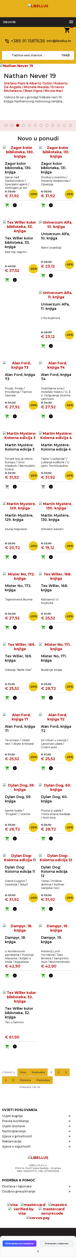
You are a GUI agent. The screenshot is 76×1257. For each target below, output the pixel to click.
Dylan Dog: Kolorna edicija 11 (20, 869)
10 (58, 125)
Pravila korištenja (15, 1121)
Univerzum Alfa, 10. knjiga (55, 236)
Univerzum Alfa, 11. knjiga (55, 306)
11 (64, 125)
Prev (5, 126)
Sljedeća (25, 1080)
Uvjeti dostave (13, 1126)
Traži (65, 55)
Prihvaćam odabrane (56, 1243)
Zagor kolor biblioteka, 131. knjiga (53, 167)
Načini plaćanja (14, 1131)
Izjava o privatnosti (17, 1136)
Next (70, 126)
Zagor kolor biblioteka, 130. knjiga (18, 167)
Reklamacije (11, 1141)
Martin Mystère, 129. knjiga (19, 517)
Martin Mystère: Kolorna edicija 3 (19, 447)
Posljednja (43, 1080)
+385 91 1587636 (28, 41)
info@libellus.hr (59, 41)
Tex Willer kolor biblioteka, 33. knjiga (19, 242)
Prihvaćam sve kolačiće (19, 1243)
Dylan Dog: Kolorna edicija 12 (54, 871)
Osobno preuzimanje (18, 1191)
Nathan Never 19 (30, 76)
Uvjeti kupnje (12, 1116)
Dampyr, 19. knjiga (51, 939)
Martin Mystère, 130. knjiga (55, 517)
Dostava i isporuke (17, 1186)
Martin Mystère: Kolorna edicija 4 (56, 447)
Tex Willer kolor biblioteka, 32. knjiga (19, 1012)
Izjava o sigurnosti (16, 1146)
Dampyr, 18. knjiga (15, 939)
